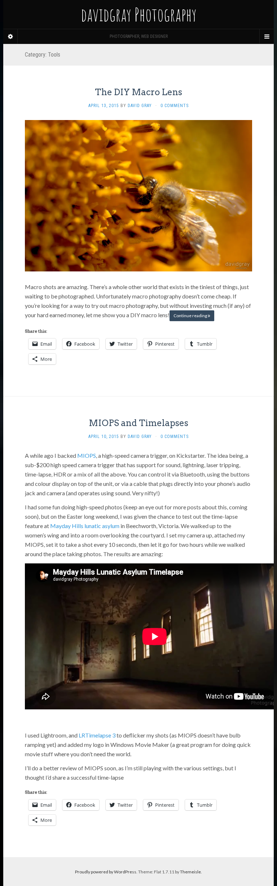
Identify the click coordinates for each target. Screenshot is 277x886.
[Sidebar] (10, 36)
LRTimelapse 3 (97, 735)
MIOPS (86, 455)
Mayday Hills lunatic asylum (84, 525)
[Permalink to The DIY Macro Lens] (138, 195)
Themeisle (190, 871)
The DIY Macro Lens (138, 92)
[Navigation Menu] (266, 36)
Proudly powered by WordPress (105, 871)
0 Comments (175, 105)
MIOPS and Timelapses (138, 423)
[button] (138, 195)
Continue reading (190, 315)
